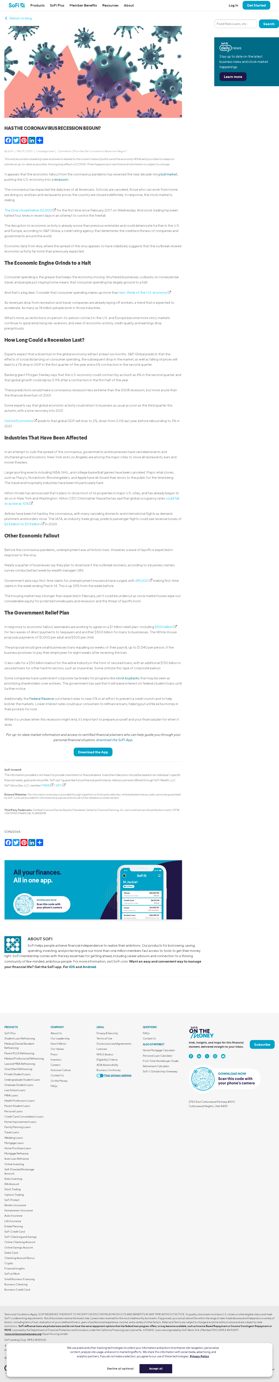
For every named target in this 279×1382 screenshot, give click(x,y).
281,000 (141, 581)
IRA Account (11, 1184)
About (129, 5)
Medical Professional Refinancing (24, 1058)
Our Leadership (60, 1038)
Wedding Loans (13, 1137)
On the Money (59, 1080)
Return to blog (21, 18)
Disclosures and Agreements (114, 1043)
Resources (110, 5)
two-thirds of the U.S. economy (143, 292)
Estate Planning (13, 1226)
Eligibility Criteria (107, 1059)
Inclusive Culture (61, 1070)
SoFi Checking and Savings (20, 1236)
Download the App (93, 752)
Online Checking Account (19, 1242)
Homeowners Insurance (18, 1210)
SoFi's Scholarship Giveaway (160, 1071)
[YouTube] (223, 1056)
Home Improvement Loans (20, 1121)
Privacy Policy (199, 1356)
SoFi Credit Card (14, 1231)
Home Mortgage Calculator (159, 1050)
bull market (169, 174)
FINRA (45, 785)
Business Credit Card (17, 1289)
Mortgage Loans (14, 1143)
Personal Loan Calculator (158, 1055)
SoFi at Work (12, 1273)
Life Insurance (12, 1221)
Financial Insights (14, 1268)
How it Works (58, 1043)
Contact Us (57, 1075)
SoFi (11, 151)
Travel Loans (11, 1132)
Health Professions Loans (19, 1100)
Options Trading (14, 1194)
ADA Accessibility (107, 1064)
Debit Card (11, 1252)
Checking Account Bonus (19, 1258)
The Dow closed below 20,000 (28, 210)
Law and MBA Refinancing (19, 1063)
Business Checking (15, 1284)
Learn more (233, 76)
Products (37, 5)
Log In (233, 5)
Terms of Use (104, 1038)
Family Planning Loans (17, 1127)
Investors (56, 1059)
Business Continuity (109, 1070)
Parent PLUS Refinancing (19, 1053)
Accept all (156, 1368)
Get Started (256, 5)
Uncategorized (45, 151)
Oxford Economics (18, 421)
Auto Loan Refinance (16, 1158)
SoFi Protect (11, 1200)
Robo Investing (13, 1178)
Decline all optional (120, 1368)
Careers (56, 1064)
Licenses (102, 1049)
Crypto (8, 1263)
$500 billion (164, 627)
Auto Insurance (13, 1215)
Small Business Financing (19, 1279)
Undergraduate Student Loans (22, 1079)
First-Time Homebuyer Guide (161, 1061)
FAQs (54, 1086)
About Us (56, 1033)
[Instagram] (215, 1056)
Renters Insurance (15, 1205)
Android (89, 967)
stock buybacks (128, 678)
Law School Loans (15, 1090)
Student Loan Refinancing (19, 1038)
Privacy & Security (107, 1033)
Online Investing (14, 1164)
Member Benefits (83, 5)
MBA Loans (11, 1095)
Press (54, 1054)
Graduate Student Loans (18, 1085)
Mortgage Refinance (16, 1153)
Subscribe (262, 1044)
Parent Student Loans (17, 1105)
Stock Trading (12, 1189)
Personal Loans (13, 1111)
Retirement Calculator (156, 1066)
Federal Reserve (41, 699)
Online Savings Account (18, 1247)
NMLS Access (105, 1054)
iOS (72, 967)
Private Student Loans (17, 1074)
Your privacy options (117, 1075)
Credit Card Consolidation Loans (24, 1116)
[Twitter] (207, 1056)
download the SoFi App (114, 740)
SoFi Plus (57, 5)
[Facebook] (191, 1056)
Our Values (57, 1049)
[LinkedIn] (199, 1056)
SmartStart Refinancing (18, 1069)
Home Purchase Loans (17, 1148)
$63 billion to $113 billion (22, 524)
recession (61, 179)
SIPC (59, 785)
